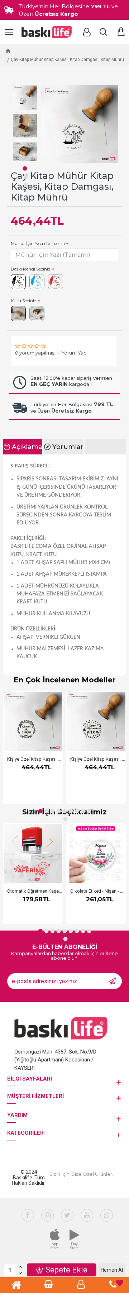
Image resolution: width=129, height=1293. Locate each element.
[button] (25, 168)
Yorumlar (67, 447)
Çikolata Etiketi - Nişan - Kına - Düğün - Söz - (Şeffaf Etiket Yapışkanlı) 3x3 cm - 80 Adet (97, 891)
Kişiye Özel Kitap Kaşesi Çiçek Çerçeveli (34, 759)
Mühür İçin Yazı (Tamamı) (38, 243)
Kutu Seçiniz (24, 300)
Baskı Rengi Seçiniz (31, 269)
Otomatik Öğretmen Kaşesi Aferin (34, 891)
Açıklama (27, 447)
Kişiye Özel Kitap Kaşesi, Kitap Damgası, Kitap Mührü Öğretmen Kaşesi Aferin (97, 759)
